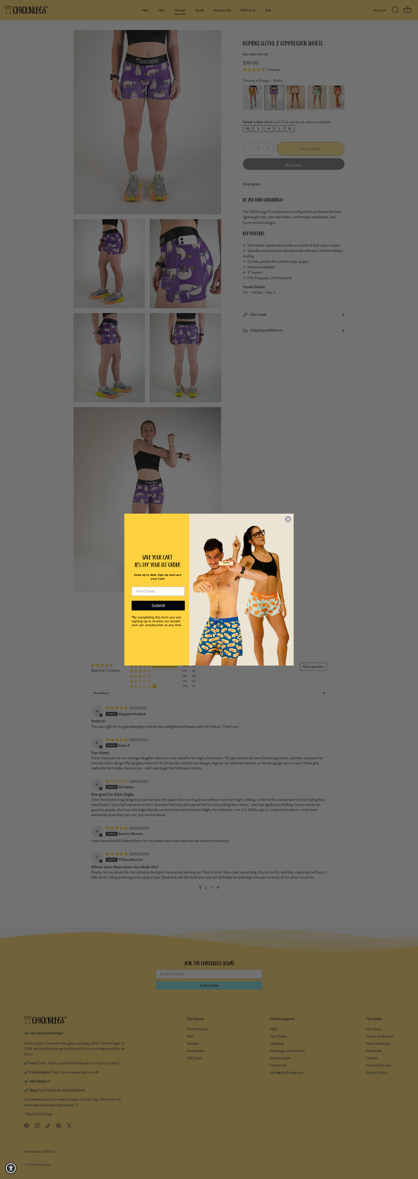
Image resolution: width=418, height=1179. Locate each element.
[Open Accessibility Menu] (11, 1168)
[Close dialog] (288, 519)
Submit (158, 605)
